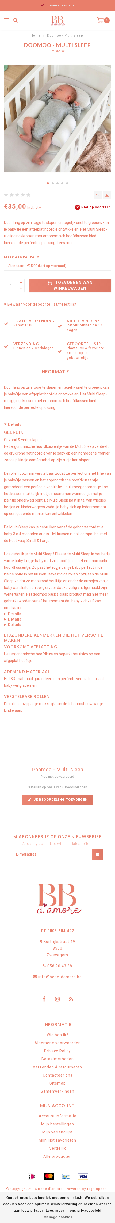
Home (36, 35)
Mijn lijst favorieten (57, 1140)
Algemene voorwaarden (57, 1043)
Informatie (54, 371)
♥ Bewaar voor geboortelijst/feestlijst (40, 304)
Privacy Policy (57, 1051)
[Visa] (83, 1176)
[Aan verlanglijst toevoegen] (98, 195)
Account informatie (57, 1116)
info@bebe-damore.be (60, 977)
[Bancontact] (66, 1176)
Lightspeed (97, 1189)
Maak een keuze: (21, 257)
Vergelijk (57, 1148)
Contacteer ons (57, 1075)
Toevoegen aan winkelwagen (73, 285)
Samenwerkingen (57, 1091)
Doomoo (57, 51)
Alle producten (57, 1156)
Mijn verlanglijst (57, 1132)
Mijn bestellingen (57, 1124)
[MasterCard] (49, 1176)
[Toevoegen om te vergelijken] (107, 195)
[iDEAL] (32, 1176)
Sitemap (57, 1083)
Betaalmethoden (57, 1059)
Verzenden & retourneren (57, 1067)
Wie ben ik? (57, 1035)
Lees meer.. (66, 243)
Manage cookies (58, 1217)
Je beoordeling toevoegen (60, 800)
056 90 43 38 (59, 966)
